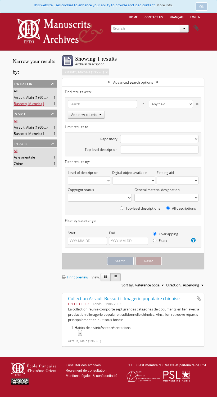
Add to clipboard (198, 298)
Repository (108, 139)
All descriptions (183, 208)
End (112, 233)
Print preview (77, 277)
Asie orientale (24, 157)
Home (133, 17)
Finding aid (165, 172)
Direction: (173, 285)
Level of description (83, 172)
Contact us (153, 17)
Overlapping (168, 234)
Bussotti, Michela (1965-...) (34, 103)
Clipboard (196, 28)
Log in (195, 17)
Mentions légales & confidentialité (91, 376)
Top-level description (101, 149)
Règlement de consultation (86, 370)
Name (20, 113)
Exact (162, 240)
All (15, 91)
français (176, 17)
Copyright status (81, 189)
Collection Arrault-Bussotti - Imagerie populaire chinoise (124, 298)
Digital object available (129, 172)
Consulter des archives (83, 365)
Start (71, 233)
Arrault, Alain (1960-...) (31, 97)
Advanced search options (133, 82)
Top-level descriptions (142, 208)
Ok (201, 6)
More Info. (164, 5)
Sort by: (127, 285)
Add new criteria (84, 114)
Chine (18, 163)
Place (20, 143)
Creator (23, 83)
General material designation (157, 189)
